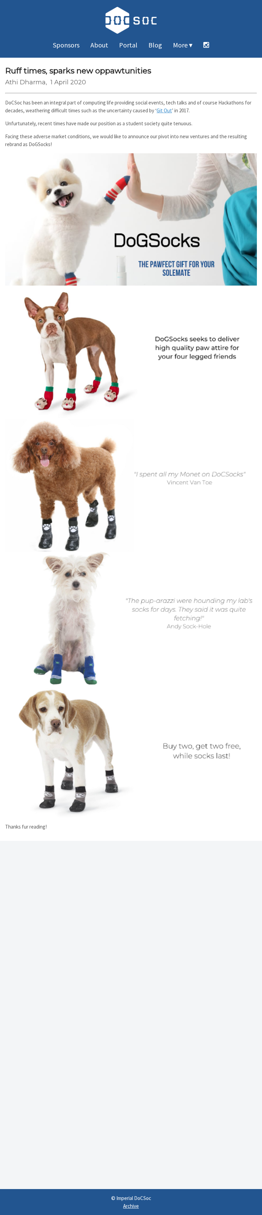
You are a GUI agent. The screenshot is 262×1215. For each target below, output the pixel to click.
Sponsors (66, 45)
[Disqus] (131, 926)
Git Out (164, 110)
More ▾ (182, 45)
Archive (131, 1206)
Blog (155, 45)
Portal (128, 45)
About (99, 45)
